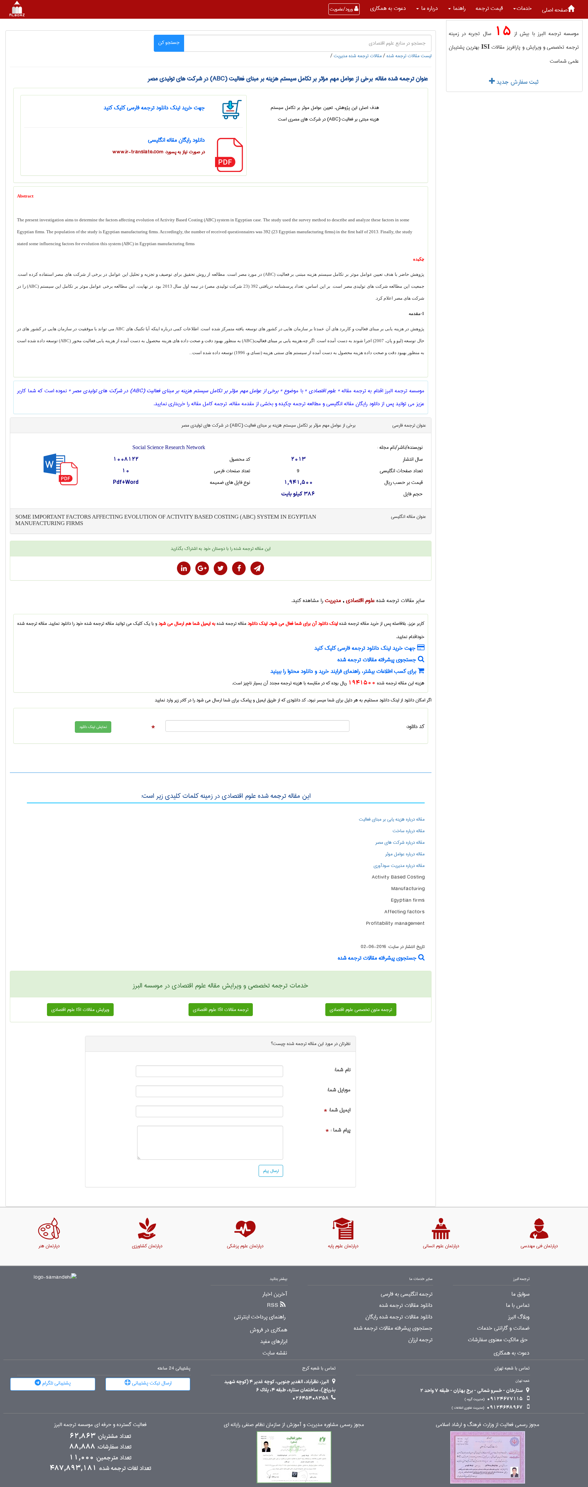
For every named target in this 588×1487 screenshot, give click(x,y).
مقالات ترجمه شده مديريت (358, 55)
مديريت (333, 600)
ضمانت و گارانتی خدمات (503, 1328)
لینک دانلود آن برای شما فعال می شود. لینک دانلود (293, 623)
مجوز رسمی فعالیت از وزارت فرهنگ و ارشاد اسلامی (487, 1424)
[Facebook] (239, 568)
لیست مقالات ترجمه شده (409, 55)
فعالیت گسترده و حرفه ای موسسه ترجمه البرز (100, 1424)
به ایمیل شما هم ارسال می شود (187, 623)
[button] (522, 8)
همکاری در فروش (268, 1330)
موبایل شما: (338, 1090)
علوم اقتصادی (360, 600)
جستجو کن (169, 42)
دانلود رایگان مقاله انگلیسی (176, 140)
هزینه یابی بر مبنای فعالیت (278, 340)
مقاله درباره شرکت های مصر (400, 842)
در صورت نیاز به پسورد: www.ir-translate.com (158, 151)
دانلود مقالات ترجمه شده (405, 1305)
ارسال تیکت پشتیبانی (151, 1383)
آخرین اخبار (274, 1294)
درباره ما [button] (429, 8)
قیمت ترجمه (489, 8)
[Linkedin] (184, 568)
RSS (272, 1305)
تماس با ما (517, 1305)
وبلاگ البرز (518, 1317)
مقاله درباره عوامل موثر (405, 854)
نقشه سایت (275, 1353)
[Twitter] (220, 568)
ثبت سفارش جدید (516, 82)
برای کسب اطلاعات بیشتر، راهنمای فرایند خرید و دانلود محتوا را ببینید (344, 671)
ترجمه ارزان (420, 1340)
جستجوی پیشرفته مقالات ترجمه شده (378, 660)
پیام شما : (340, 1130)
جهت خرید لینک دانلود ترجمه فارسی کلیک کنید (154, 108)
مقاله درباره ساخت (409, 830)
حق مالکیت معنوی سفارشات (498, 1340)
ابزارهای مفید (273, 1341)
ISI (485, 46)
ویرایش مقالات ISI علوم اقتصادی (80, 1009)
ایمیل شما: (339, 1110)
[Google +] (202, 568)
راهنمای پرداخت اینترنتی (259, 1317)
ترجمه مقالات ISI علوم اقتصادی (220, 1009)
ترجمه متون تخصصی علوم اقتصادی (361, 1009)
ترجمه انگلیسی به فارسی (406, 1294)
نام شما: (342, 1070)
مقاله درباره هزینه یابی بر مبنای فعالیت (392, 819)
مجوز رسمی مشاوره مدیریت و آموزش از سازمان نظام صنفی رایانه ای (294, 1424)
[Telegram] (257, 568)
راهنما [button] (459, 8)
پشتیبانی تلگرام (56, 1383)
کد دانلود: (415, 726)
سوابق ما (520, 1294)
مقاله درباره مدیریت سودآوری (399, 865)
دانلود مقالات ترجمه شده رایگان (398, 1317)
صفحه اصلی (555, 10)
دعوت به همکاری (388, 8)
